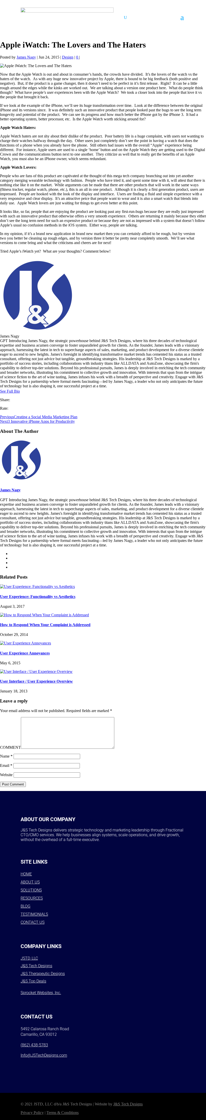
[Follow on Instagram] (39, 1066)
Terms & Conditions (62, 1112)
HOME (26, 874)
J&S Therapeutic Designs (43, 973)
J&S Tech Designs (36, 965)
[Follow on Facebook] (26, 1066)
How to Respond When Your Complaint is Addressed (45, 625)
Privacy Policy (32, 1112)
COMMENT (10, 747)
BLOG (25, 906)
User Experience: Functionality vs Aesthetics (37, 596)
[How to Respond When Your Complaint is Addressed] (44, 615)
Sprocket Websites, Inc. (41, 992)
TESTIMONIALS (34, 914)
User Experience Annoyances (25, 653)
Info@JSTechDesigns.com (44, 1055)
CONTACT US (32, 922)
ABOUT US (30, 882)
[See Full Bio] (23, 391)
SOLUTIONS (31, 890)
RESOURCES (32, 898)
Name (6, 756)
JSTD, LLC (29, 958)
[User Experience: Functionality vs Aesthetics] (37, 586)
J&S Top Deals (33, 981)
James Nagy (26, 57)
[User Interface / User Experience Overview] (36, 671)
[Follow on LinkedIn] (65, 1066)
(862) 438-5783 (34, 1045)
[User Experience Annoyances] (25, 643)
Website (6, 775)
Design (67, 57)
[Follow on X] (52, 1066)
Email (6, 765)
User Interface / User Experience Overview (36, 681)
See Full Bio (10, 391)
